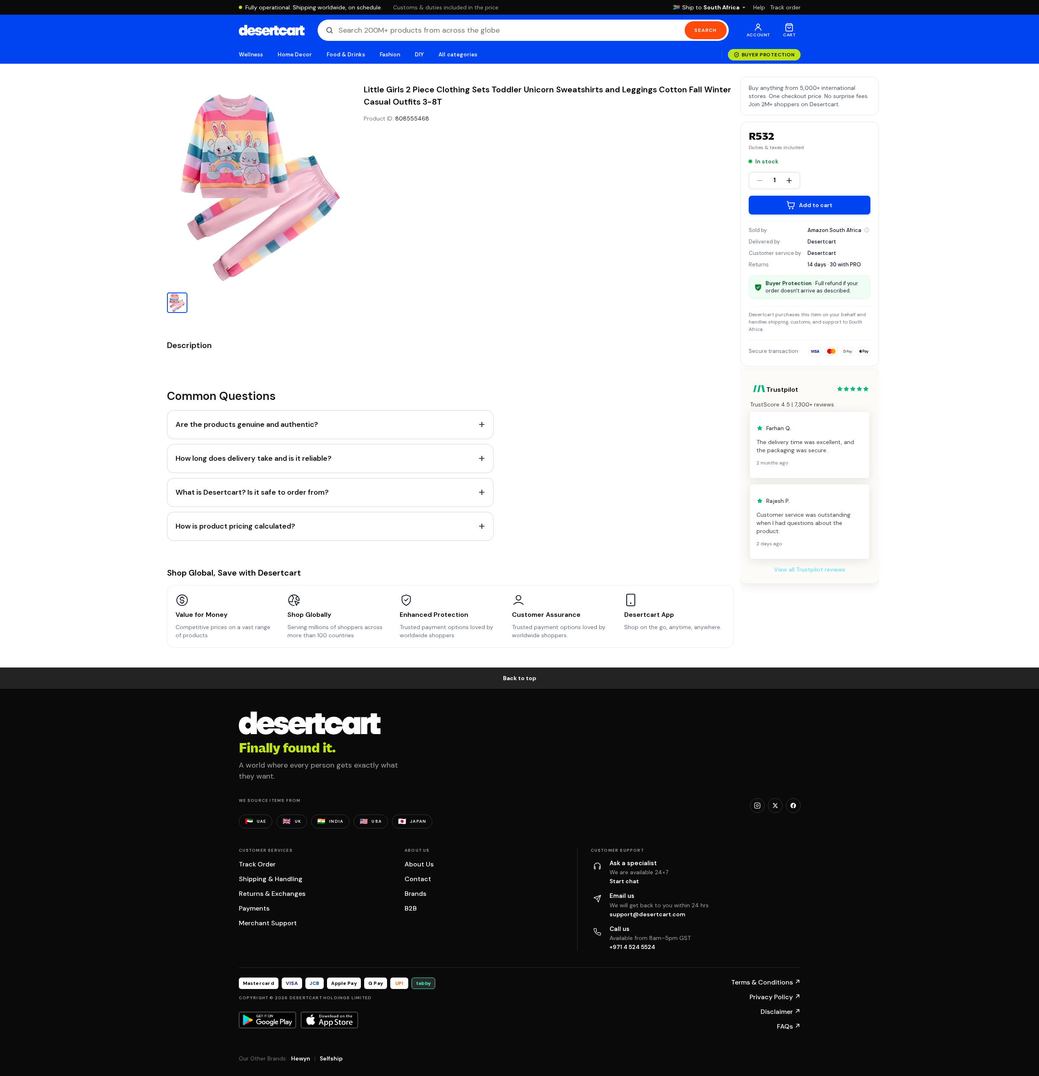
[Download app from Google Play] (267, 1020)
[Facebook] (793, 805)
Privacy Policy (775, 997)
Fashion (390, 54)
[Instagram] (757, 805)
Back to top (519, 678)
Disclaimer (781, 1011)
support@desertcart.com (647, 914)
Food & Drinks (346, 54)
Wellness (251, 54)
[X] (775, 805)
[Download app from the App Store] (329, 1020)
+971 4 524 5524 (632, 947)
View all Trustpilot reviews (809, 569)
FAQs (789, 1026)
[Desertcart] (272, 30)
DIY (419, 54)
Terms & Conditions (766, 982)
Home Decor (295, 54)
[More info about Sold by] (866, 230)
